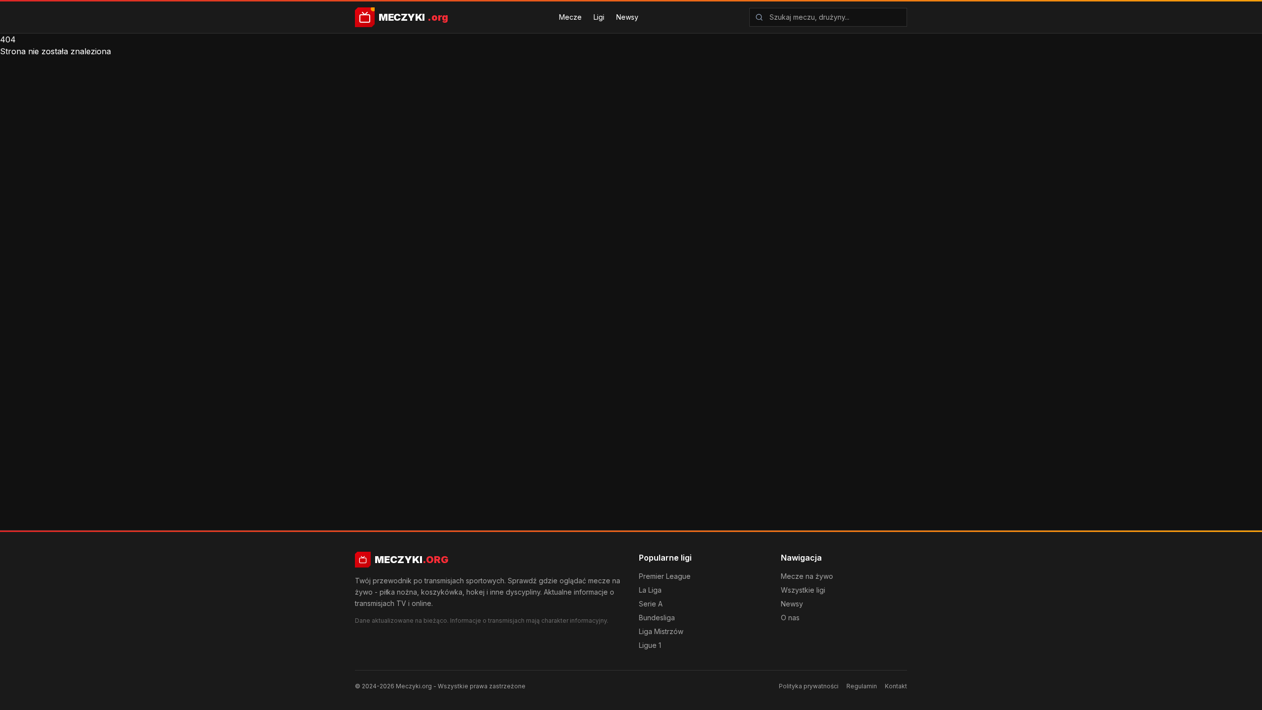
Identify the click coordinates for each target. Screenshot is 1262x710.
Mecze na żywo (807, 576)
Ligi (599, 17)
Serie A (651, 604)
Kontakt (896, 686)
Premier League (665, 576)
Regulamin (861, 686)
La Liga (650, 590)
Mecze (570, 17)
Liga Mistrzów (661, 631)
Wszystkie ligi (803, 590)
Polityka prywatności (809, 686)
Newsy (627, 17)
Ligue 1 (650, 645)
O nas (790, 617)
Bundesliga (657, 617)
